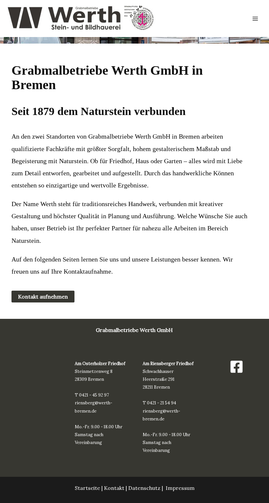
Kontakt (114, 488)
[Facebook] (236, 367)
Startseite (87, 488)
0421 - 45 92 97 (94, 395)
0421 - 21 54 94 (161, 403)
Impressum (180, 488)
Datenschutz (144, 488)
